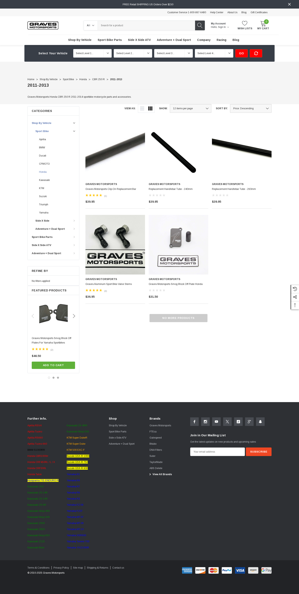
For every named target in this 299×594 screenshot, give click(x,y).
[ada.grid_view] (150, 108)
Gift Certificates (259, 12)
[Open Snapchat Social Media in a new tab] (260, 421)
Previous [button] (33, 316)
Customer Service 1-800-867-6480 (186, 12)
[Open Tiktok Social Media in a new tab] (238, 421)
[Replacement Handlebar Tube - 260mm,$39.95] (242, 149)
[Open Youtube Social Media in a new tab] (216, 421)
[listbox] (251, 108)
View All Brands (162, 474)
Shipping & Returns (97, 567)
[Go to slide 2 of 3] (53, 378)
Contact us (118, 567)
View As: (130, 108)
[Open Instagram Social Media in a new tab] (205, 421)
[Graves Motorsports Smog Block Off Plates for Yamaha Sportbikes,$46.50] (53, 314)
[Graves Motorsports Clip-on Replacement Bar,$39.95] (115, 149)
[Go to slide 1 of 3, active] (49, 378)
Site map (78, 567)
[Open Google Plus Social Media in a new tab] (249, 421)
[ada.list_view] (142, 108)
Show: (163, 108)
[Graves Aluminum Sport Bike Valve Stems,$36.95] (115, 245)
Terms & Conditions (38, 567)
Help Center (216, 12)
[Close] (289, 4)
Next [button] (74, 316)
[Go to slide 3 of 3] (58, 378)
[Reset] (256, 53)
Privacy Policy (61, 567)
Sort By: (222, 108)
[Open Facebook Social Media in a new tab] (194, 421)
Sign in (222, 27)
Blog (244, 12)
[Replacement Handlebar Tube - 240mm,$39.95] (178, 149)
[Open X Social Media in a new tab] (227, 421)
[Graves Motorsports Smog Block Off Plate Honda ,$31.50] (178, 245)
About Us (232, 12)
